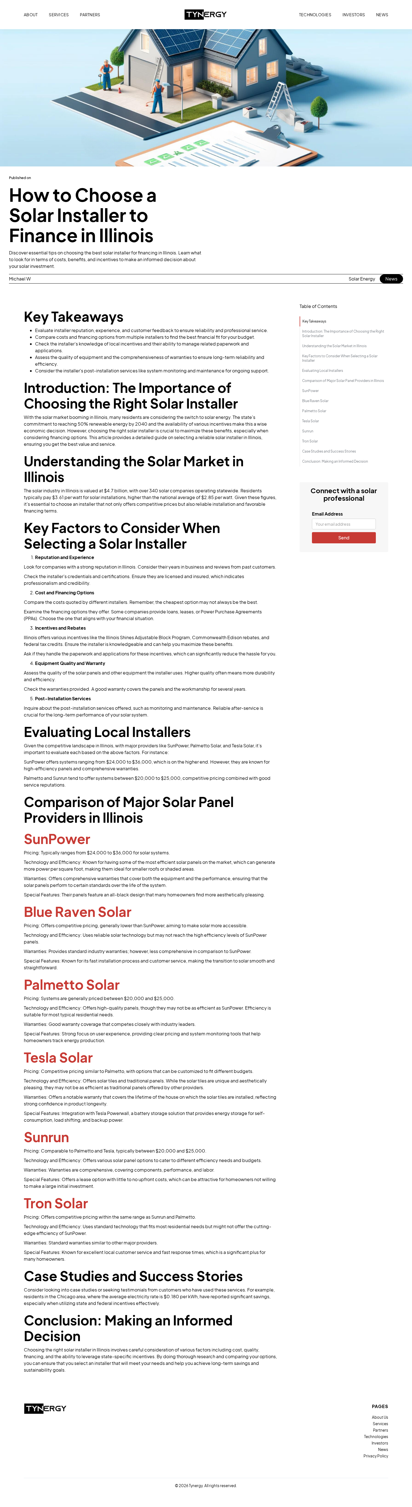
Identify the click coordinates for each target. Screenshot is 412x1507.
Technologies (376, 1436)
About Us (380, 1417)
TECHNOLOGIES (315, 14)
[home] (206, 14)
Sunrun (307, 431)
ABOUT (31, 14)
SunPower (310, 391)
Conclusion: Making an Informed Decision (335, 461)
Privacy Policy (376, 1456)
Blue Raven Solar (315, 401)
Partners (380, 1430)
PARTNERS (90, 14)
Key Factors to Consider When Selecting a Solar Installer (340, 358)
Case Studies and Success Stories (329, 451)
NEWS (382, 14)
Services (380, 1424)
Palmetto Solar (314, 411)
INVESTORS (353, 14)
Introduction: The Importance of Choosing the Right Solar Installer (343, 333)
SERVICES (59, 14)
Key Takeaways (314, 321)
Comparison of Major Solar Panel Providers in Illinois (343, 381)
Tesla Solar (310, 421)
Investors (380, 1443)
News (391, 279)
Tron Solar (310, 441)
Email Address (327, 514)
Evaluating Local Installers (322, 370)
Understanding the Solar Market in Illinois (334, 346)
